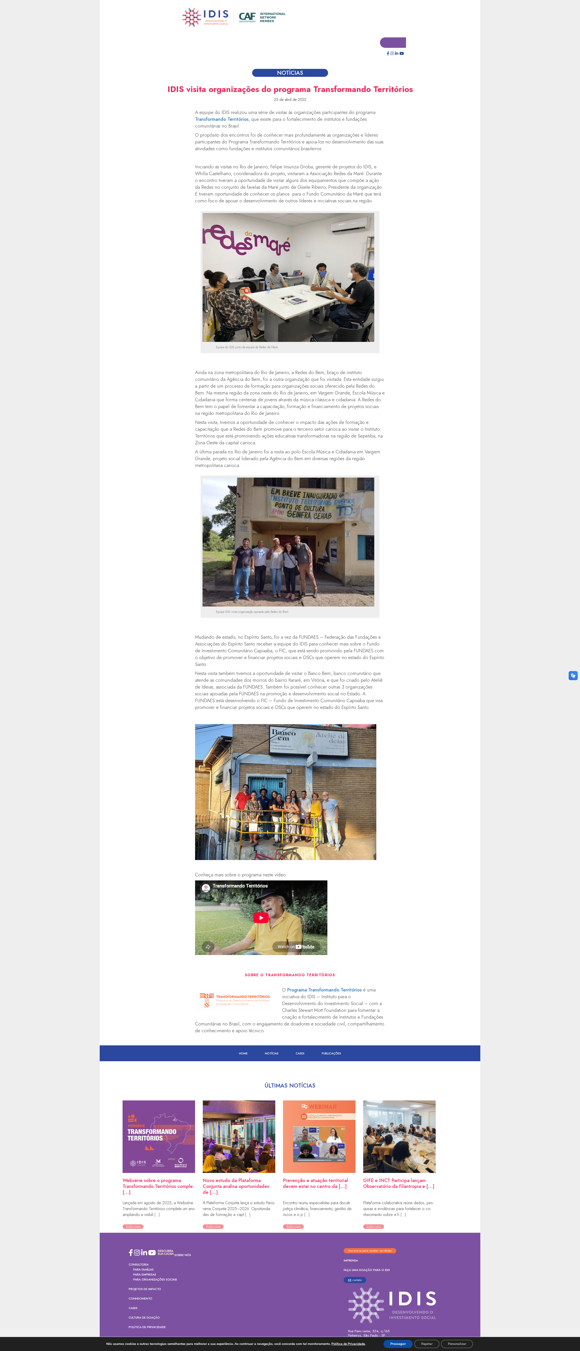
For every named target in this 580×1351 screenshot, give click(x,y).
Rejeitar (427, 1344)
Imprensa (351, 1261)
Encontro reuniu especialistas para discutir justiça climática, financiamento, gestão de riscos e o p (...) (317, 1209)
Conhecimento (140, 1299)
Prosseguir (398, 1344)
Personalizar (457, 1344)
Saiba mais (133, 1227)
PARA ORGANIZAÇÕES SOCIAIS (155, 1280)
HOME (243, 1053)
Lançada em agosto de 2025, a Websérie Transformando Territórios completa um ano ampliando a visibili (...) (159, 1209)
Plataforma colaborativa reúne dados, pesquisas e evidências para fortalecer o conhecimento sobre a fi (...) (398, 1209)
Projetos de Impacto (145, 1289)
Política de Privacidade (147, 1327)
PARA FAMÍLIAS (143, 1270)
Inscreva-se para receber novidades (370, 1251)
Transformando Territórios (222, 119)
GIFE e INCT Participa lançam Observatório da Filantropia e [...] (398, 1183)
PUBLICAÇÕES (331, 1053)
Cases (300, 1053)
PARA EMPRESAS (144, 1275)
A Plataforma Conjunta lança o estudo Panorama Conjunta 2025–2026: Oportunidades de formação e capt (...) (239, 1209)
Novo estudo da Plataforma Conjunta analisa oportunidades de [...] (236, 1186)
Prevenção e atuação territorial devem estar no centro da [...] (315, 1183)
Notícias (271, 1053)
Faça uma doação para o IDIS (367, 1270)
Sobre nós (182, 1255)
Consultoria (139, 1265)
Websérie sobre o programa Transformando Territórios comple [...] (158, 1186)
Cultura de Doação (144, 1318)
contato (357, 1280)
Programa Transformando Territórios (324, 990)
